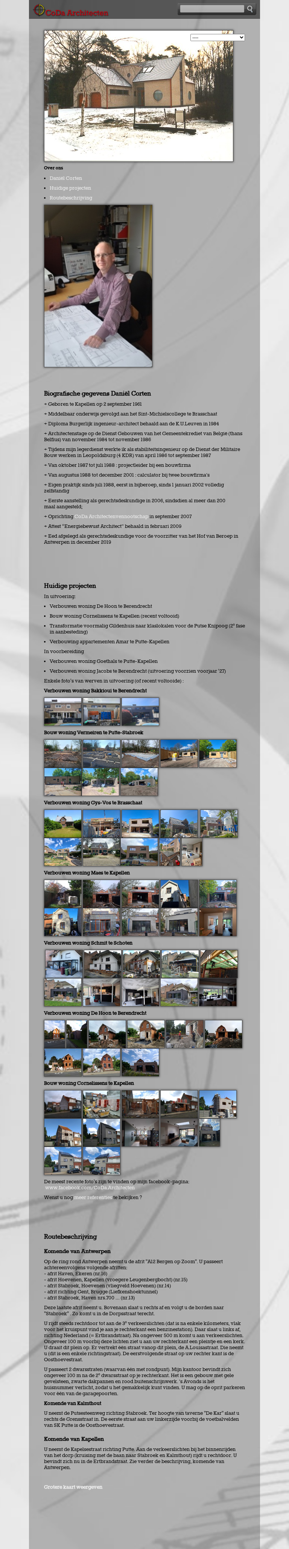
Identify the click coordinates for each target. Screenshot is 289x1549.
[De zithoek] (179, 1121)
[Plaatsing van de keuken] (101, 981)
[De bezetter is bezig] (219, 813)
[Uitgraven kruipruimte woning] (63, 742)
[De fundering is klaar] (101, 1093)
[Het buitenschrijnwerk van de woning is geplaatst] (218, 742)
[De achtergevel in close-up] (169, 841)
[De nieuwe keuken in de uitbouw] (218, 911)
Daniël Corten (66, 178)
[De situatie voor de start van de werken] (64, 953)
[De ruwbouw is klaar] (140, 883)
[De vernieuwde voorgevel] (101, 841)
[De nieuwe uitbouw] (140, 701)
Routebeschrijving (71, 198)
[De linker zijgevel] (100, 771)
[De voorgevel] (101, 1150)
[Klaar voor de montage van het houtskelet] (140, 742)
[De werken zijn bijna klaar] (63, 981)
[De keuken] (140, 1121)
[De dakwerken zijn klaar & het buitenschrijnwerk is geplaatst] (101, 1121)
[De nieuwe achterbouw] (63, 841)
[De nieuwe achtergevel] (139, 841)
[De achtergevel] (209, 1121)
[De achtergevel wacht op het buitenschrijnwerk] (140, 813)
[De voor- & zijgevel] (63, 1150)
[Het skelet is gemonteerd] (179, 742)
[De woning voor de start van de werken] (63, 813)
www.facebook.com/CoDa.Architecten (90, 1188)
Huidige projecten (70, 188)
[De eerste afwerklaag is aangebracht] (140, 911)
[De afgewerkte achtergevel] (179, 911)
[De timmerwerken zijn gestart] (63, 1121)
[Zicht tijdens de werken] (101, 701)
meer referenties (93, 1198)
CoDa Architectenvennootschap (111, 517)
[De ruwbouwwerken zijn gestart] (101, 883)
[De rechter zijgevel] (63, 771)
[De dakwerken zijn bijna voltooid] (179, 813)
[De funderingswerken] (103, 953)
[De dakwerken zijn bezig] (179, 883)
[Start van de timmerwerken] (219, 953)
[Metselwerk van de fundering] (101, 742)
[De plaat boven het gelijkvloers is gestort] (179, 1093)
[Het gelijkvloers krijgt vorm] (140, 1093)
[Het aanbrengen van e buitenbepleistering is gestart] (63, 911)
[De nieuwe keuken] (191, 841)
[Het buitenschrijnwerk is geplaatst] (218, 883)
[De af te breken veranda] (63, 701)
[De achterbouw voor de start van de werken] (63, 883)
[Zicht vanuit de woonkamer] (218, 981)
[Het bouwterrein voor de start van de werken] (63, 1093)
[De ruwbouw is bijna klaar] (101, 813)
